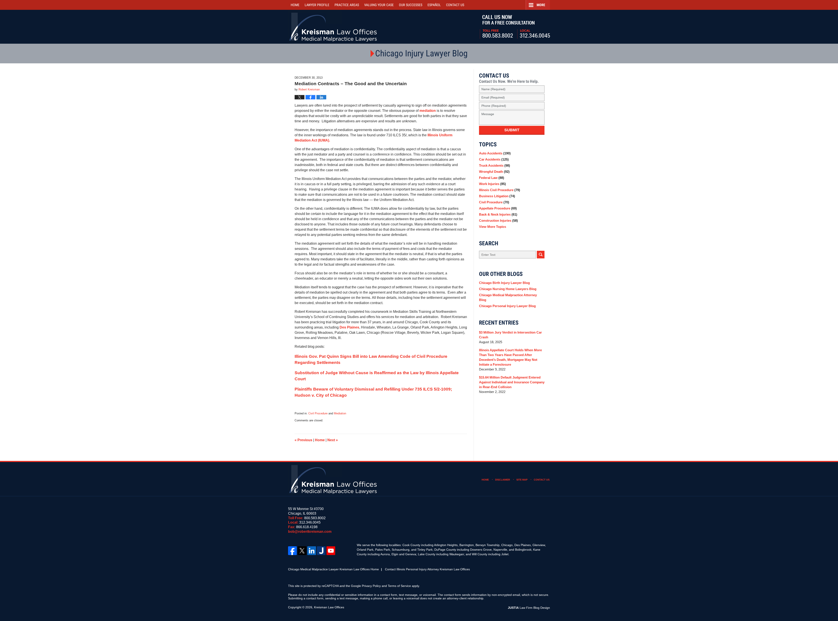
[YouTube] (331, 550)
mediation (428, 110)
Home (295, 5)
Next (332, 440)
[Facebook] (292, 550)
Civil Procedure (318, 413)
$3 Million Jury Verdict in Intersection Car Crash (510, 334)
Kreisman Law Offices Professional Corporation (333, 27)
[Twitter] (302, 550)
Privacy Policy (371, 586)
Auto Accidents (495, 153)
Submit (511, 130)
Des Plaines (349, 327)
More (541, 5)
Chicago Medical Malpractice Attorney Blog (508, 297)
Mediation (340, 413)
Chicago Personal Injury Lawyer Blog (507, 306)
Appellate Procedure (498, 208)
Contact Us (542, 479)
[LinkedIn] (311, 550)
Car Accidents (494, 159)
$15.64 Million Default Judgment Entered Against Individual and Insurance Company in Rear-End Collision (511, 382)
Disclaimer (502, 479)
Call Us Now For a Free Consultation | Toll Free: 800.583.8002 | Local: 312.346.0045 (515, 27)
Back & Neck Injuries (498, 214)
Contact (455, 5)
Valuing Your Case (379, 5)
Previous (303, 440)
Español (434, 5)
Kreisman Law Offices (329, 607)
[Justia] (321, 550)
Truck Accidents (494, 165)
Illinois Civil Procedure (499, 190)
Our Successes (410, 5)
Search (540, 254)
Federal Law (491, 178)
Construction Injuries (498, 220)
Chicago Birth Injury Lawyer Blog (504, 283)
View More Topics (492, 226)
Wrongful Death (494, 171)
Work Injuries (492, 184)
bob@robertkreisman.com (309, 531)
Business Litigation (497, 196)
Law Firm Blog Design (529, 607)
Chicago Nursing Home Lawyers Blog (507, 289)
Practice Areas (347, 5)
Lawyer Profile (317, 5)
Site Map (521, 479)
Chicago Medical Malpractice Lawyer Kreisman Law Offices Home (333, 569)
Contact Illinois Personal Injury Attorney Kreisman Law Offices (427, 569)
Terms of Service (399, 586)
